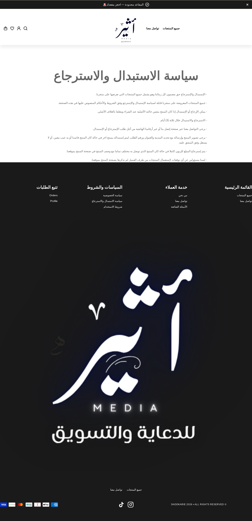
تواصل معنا (246, 201)
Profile (54, 201)
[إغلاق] (127, 4)
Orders (53, 195)
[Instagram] (130, 504)
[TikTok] (121, 504)
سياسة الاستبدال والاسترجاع (107, 201)
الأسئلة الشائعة (179, 206)
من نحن (183, 195)
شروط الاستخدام (113, 206)
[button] (5, 28)
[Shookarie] (126, 28)
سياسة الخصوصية (112, 195)
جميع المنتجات (244, 195)
